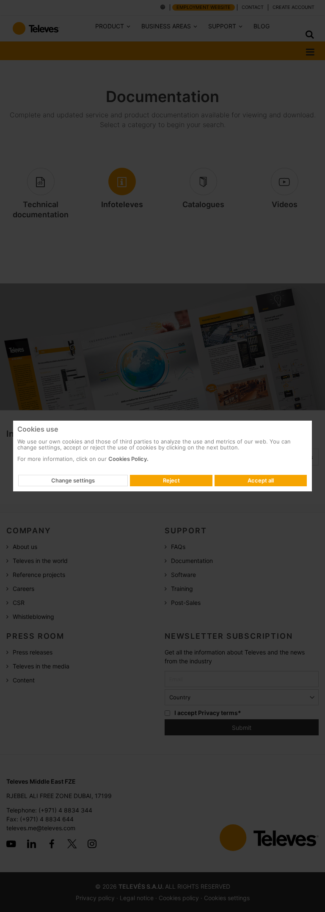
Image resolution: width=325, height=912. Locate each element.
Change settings (73, 480)
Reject (171, 480)
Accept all (261, 480)
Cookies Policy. (128, 458)
